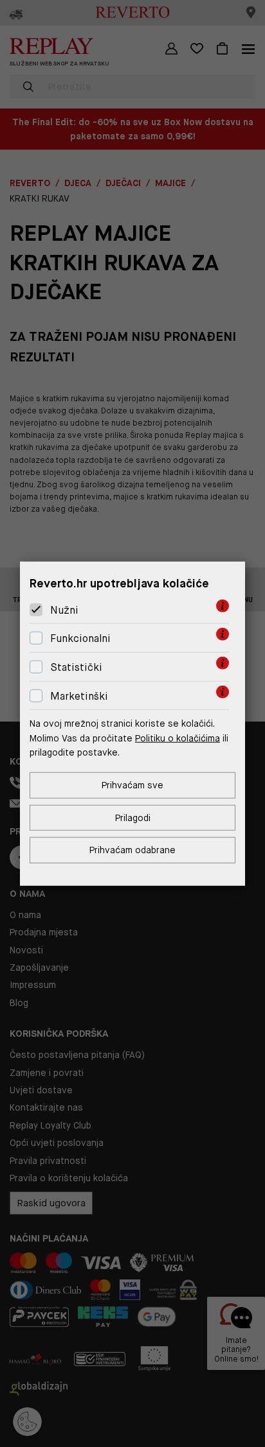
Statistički (76, 667)
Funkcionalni (80, 638)
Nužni (64, 610)
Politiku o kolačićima (177, 737)
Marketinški (79, 695)
